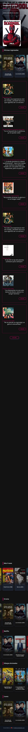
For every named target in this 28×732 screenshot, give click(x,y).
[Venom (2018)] (20, 577)
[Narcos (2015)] (8, 577)
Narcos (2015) (8, 587)
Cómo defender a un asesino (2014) (20, 655)
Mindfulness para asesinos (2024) (20, 74)
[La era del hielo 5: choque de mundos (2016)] (20, 677)
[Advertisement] (14, 344)
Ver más (22, 107)
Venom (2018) (20, 587)
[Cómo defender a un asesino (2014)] (20, 645)
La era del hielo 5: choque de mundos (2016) (20, 688)
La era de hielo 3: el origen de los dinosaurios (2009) (7, 688)
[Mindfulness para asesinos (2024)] (20, 64)
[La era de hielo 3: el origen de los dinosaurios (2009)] (8, 677)
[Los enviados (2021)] (8, 64)
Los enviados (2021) (7, 73)
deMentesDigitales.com (19, 728)
